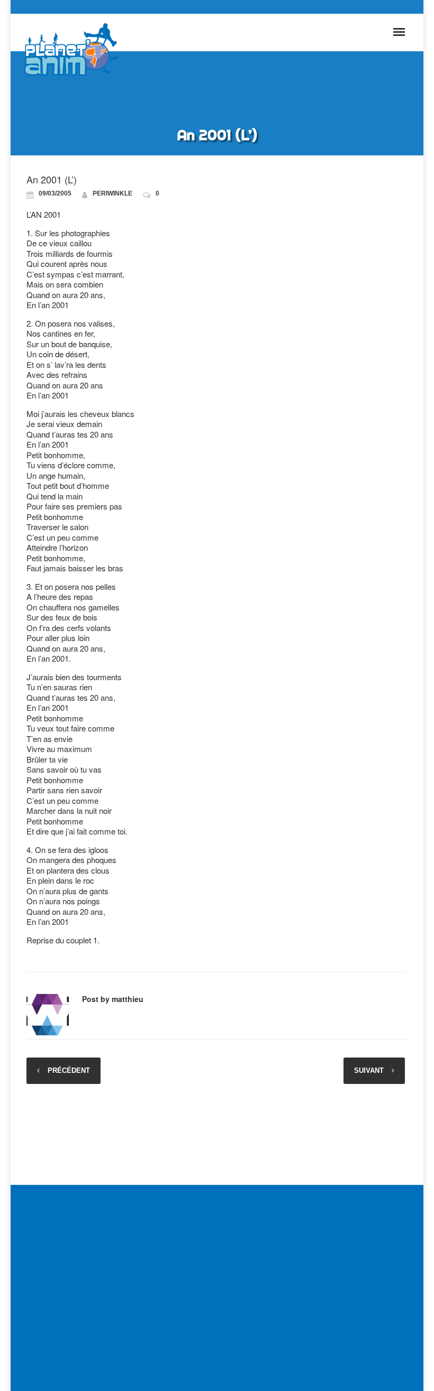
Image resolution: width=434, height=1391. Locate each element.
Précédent (69, 1070)
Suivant (369, 1070)
